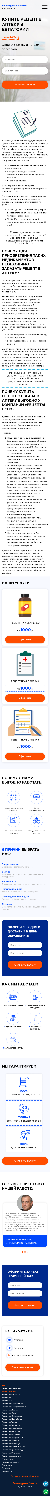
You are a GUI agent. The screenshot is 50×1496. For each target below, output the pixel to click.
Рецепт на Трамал (10, 1422)
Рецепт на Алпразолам (12, 1438)
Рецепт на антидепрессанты (14, 1407)
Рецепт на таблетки (11, 1394)
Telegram (18, 1348)
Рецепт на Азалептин (11, 1456)
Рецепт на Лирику (10, 1410)
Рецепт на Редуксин (11, 1453)
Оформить (25, 639)
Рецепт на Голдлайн (11, 1434)
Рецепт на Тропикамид (12, 1450)
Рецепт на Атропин (10, 1441)
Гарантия (7, 1465)
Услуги (5, 1385)
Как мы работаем (11, 1462)
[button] (22, 1252)
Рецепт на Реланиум (11, 1444)
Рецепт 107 (7, 1398)
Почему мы (7, 1459)
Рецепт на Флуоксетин (12, 1416)
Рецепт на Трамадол (11, 1425)
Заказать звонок (22, 1367)
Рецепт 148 (7, 1401)
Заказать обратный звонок (25, 1477)
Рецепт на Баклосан (11, 1431)
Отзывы (6, 1468)
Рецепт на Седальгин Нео (13, 1447)
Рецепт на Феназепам (12, 1428)
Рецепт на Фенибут (10, 1413)
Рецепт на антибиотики (12, 1404)
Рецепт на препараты (11, 1388)
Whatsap (18, 1340)
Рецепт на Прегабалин (12, 1419)
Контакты (7, 1471)
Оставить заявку (25, 1161)
